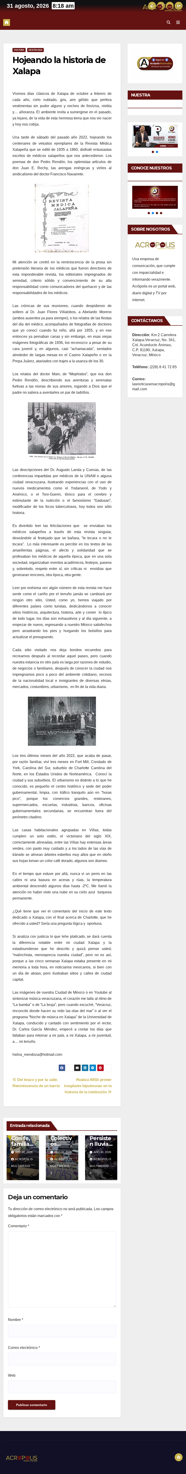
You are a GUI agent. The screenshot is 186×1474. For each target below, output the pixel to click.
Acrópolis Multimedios (22, 1166)
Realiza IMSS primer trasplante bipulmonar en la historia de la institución (88, 1085)
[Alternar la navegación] (178, 22)
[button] (168, 22)
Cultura (19, 50)
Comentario (18, 1226)
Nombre (15, 1320)
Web (11, 1375)
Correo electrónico (24, 1348)
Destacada (35, 50)
